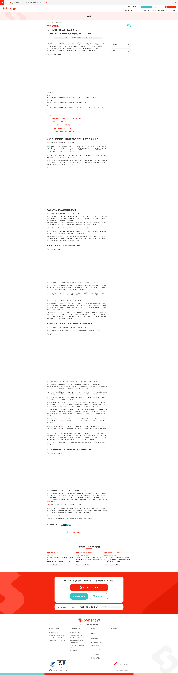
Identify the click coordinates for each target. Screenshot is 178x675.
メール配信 (55, 564)
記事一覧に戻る (77, 532)
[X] (64, 525)
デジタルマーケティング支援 (60, 38)
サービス (60, 564)
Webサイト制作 (73, 650)
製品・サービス (128, 10)
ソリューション (137, 10)
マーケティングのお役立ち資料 (98, 649)
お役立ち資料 (161, 10)
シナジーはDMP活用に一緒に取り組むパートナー (64, 131)
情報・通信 (118, 564)
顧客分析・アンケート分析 (95, 38)
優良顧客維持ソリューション (76, 640)
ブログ (154, 10)
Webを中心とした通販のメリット (60, 122)
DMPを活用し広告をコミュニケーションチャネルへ (64, 128)
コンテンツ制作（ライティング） (77, 645)
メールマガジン (94, 654)
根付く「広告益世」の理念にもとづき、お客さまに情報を (66, 119)
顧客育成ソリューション (75, 637)
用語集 (92, 652)
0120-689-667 (90, 607)
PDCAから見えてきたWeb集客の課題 (61, 125)
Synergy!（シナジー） (54, 632)
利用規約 (55, 670)
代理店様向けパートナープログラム (57, 640)
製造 (128, 26)
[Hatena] (67, 525)
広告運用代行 (73, 648)
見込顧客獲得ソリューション (76, 635)
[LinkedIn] (70, 525)
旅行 (88, 564)
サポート (149, 10)
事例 (145, 10)
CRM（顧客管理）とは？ (96, 642)
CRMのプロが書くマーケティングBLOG (95, 657)
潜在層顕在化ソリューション (76, 632)
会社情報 (173, 10)
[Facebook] (62, 525)
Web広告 (85, 38)
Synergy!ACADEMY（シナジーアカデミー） (99, 646)
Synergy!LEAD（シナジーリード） (57, 635)
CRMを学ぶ (95, 639)
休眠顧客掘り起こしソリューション (78, 642)
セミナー (167, 10)
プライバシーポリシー (63, 670)
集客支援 (79, 38)
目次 (114, 51)
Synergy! (49, 564)
